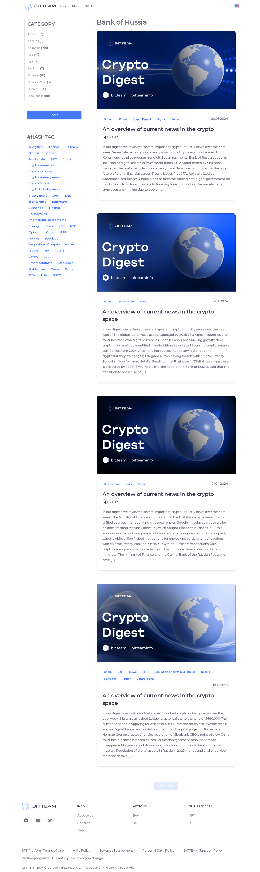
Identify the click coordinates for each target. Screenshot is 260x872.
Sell (75, 6)
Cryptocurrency (40, 171)
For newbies (38, 214)
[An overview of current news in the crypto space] (166, 70)
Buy (63, 6)
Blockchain (126, 301)
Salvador (110, 678)
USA (44, 275)
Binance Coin (37, 82)
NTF (73, 226)
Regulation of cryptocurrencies (174, 671)
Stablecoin (65, 263)
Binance (33, 75)
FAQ (80, 831)
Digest (161, 119)
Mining (34, 226)
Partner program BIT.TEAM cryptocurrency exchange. (63, 858)
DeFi (120, 671)
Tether (126, 678)
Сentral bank (145, 678)
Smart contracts (40, 263)
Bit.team (71, 147)
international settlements (47, 220)
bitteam (50, 153)
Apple (32, 54)
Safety (33, 257)
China (123, 119)
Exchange (36, 208)
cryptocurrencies (41, 165)
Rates (90, 6)
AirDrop (33, 34)
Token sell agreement (116, 850)
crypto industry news (44, 189)
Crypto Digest (141, 119)
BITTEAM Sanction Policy (203, 850)
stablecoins (37, 269)
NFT (145, 671)
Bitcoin (108, 119)
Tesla (55, 269)
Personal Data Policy (158, 850)
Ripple (33, 250)
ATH (31, 61)
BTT (54, 159)
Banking (33, 68)
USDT (57, 275)
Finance (55, 208)
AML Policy (81, 850)
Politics (34, 238)
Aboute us (85, 815)
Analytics (34, 48)
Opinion (34, 232)
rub (46, 250)
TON (32, 275)
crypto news (38, 195)
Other (141, 483)
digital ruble (37, 201)
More (54, 115)
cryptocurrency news (44, 177)
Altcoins (33, 41)
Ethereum (59, 201)
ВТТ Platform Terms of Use (43, 850)
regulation (52, 238)
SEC (46, 257)
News (143, 301)
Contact (83, 823)
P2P (63, 232)
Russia (175, 119)
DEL (68, 195)
